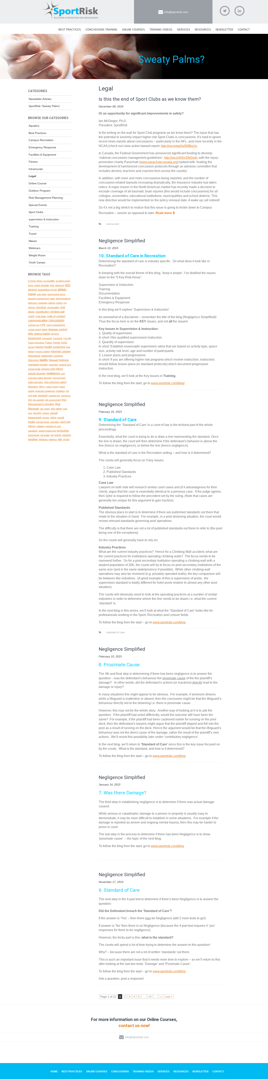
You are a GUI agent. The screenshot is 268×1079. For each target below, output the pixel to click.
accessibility (49, 281)
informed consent (60, 351)
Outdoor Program (39, 190)
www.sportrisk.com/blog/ (168, 383)
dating (44, 329)
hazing (40, 346)
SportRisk (70, 9)
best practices (63, 298)
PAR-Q (42, 387)
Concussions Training (101, 29)
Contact (244, 29)
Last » (168, 996)
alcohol (32, 289)
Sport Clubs (36, 212)
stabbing (40, 426)
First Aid (67, 338)
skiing (53, 417)
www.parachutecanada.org (159, 162)
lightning (64, 360)
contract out (33, 325)
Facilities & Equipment (42, 154)
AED (67, 285)
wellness (53, 439)
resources (66, 395)
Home (54, 1071)
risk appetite (38, 400)
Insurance (34, 355)
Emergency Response (42, 147)
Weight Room (37, 255)
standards (33, 431)
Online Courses (133, 29)
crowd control (34, 329)
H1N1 (64, 342)
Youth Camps (37, 262)
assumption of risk (47, 289)
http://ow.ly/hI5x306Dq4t (180, 157)
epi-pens (55, 334)
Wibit (60, 439)
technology (63, 430)
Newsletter (224, 29)
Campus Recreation (41, 140)
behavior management (38, 298)
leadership (47, 355)
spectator (54, 422)
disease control (57, 329)
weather (33, 439)
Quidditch (60, 391)
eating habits (42, 333)
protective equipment (45, 391)
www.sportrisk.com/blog (169, 622)
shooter (45, 417)
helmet (31, 351)
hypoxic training (42, 351)
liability (44, 360)
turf (52, 435)
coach (31, 316)
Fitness (33, 161)
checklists (41, 307)
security (37, 413)
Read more (164, 213)
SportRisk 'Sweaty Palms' (44, 106)
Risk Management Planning (46, 197)
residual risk (54, 395)
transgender (34, 435)
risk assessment (53, 400)
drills (30, 333)
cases (59, 303)
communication (38, 320)
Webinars (34, 248)
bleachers (32, 303)
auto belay (42, 294)
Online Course (37, 183)
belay (52, 298)
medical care (65, 365)
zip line (66, 439)
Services (183, 29)
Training (34, 226)
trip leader (45, 435)
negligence (53, 373)
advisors (59, 285)
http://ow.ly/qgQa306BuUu (179, 146)
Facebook (58, 338)
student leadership (47, 431)
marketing (53, 365)
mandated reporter (38, 364)
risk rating (56, 408)
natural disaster (37, 373)
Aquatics (34, 125)
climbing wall (57, 311)
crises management (55, 325)
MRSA (59, 369)
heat (68, 347)
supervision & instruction (44, 219)
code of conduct (56, 316)
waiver (58, 435)
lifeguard (53, 360)
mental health (34, 369)
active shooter (41, 285)
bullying (51, 303)
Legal (32, 176)
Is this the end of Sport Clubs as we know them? (150, 99)
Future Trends (52, 342)
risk (30, 400)
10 (149, 996)
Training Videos (160, 29)
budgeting (42, 303)
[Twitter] (225, 11)
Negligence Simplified (122, 241)
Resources (203, 29)
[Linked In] (239, 11)
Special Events (38, 205)
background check (56, 294)
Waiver (33, 241)
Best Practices (69, 29)
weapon (66, 435)
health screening (55, 346)
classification (42, 311)
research (43, 395)
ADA (52, 285)
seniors (45, 413)
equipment (34, 338)
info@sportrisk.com (176, 12)
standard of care (115, 632)
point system (52, 387)
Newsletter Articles (40, 99)
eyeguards (47, 338)
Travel (32, 233)
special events (42, 422)
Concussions (120, 1071)
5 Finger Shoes (35, 281)
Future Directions (36, 343)
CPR (42, 325)
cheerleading (53, 307)
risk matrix (45, 409)
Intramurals (36, 169)
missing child (48, 369)
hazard (31, 347)
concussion (112, 223)
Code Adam (40, 316)
